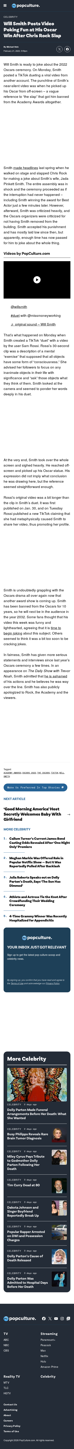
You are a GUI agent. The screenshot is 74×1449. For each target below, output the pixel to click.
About (7, 1415)
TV (6, 1333)
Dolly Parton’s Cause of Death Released (25, 1258)
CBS (6, 1350)
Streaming (49, 1333)
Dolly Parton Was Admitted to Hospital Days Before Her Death (27, 1282)
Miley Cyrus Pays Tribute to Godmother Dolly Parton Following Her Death (26, 1162)
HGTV (7, 1393)
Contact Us (10, 1404)
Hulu (43, 1361)
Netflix (44, 1356)
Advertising (10, 1409)
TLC (6, 1388)
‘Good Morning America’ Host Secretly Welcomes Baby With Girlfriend (32, 814)
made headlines (25, 167)
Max (43, 1350)
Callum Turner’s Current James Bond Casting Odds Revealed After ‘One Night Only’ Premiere (39, 842)
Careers (8, 1420)
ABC (6, 1339)
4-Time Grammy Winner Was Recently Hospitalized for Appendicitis (38, 918)
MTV (6, 1382)
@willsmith (19, 306)
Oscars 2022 (29, 772)
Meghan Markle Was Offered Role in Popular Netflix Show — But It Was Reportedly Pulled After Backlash (36, 862)
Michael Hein (13, 46)
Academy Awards (12, 772)
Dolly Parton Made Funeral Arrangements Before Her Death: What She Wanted (36, 1114)
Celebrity (11, 16)
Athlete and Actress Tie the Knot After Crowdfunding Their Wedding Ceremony (38, 901)
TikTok (54, 772)
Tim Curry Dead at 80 (23, 1185)
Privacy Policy (52, 983)
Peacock (46, 1345)
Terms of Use (17, 983)
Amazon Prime (49, 1366)
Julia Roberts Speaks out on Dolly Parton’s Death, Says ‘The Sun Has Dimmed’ (35, 881)
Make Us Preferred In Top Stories (34, 787)
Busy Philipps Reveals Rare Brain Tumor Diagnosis (27, 1136)
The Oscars (43, 772)
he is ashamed (55, 676)
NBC (6, 1345)
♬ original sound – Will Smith (33, 324)
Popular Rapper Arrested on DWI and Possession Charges (26, 1236)
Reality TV (12, 1376)
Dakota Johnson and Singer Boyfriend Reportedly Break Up (23, 1211)
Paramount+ (48, 1339)
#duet (15, 315)
